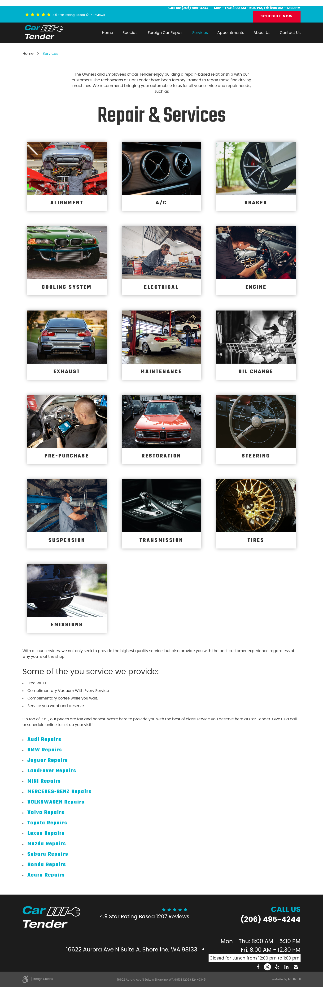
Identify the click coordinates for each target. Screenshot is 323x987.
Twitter (267, 967)
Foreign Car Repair (165, 33)
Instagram (296, 967)
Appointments (230, 33)
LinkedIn (286, 967)
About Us (261, 33)
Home (107, 33)
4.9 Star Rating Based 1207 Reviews (78, 15)
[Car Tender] (43, 32)
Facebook (258, 967)
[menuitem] (107, 33)
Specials (130, 33)
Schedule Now (277, 16)
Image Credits (43, 979)
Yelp (277, 967)
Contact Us (290, 33)
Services (200, 33)
